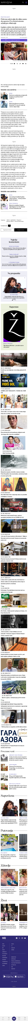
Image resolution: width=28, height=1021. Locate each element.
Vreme (12, 949)
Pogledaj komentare (7, 229)
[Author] (14, 326)
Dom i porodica (13, 203)
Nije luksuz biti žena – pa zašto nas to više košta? (13, 346)
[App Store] (19, 976)
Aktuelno (3, 922)
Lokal (3, 965)
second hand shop (19, 221)
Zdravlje (4, 951)
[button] (12, 300)
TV (11, 945)
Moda (10, 93)
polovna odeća (10, 221)
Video (12, 943)
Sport (3, 945)
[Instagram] (22, 938)
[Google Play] (8, 976)
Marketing (13, 957)
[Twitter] (19, 938)
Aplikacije (13, 964)
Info (3, 943)
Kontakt (13, 968)
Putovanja (4, 953)
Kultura (4, 955)
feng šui (19, 220)
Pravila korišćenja (15, 961)
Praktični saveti (5, 17)
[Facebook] (16, 938)
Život (3, 949)
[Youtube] (25, 938)
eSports (4, 959)
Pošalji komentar (20, 229)
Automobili (4, 963)
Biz (3, 947)
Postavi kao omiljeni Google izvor (11, 40)
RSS (12, 966)
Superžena (4, 957)
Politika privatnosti (16, 962)
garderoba (13, 220)
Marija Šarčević (8, 343)
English (13, 947)
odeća (8, 220)
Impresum (13, 959)
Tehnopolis (4, 961)
